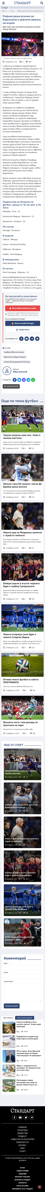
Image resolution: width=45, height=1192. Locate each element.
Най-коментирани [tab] (24, 1018)
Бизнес (22, 1145)
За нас (22, 1168)
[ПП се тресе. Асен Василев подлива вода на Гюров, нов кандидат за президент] (9, 1056)
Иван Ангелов (20, 372)
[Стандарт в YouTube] (26, 338)
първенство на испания (14, 352)
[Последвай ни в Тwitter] (26, 1117)
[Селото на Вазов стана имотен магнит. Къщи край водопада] (9, 1027)
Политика (22, 1130)
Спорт (12, 11)
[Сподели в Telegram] (28, 380)
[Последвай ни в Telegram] (31, 1117)
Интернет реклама (22, 1177)
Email (6, 972)
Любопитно (22, 1142)
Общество (22, 1133)
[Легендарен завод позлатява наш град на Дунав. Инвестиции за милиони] (9, 1085)
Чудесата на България (22, 1139)
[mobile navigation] (3, 3)
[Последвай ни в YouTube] (20, 1117)
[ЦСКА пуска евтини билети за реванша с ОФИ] (22, 932)
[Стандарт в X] (37, 338)
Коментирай (12, 386)
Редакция (23, 1174)
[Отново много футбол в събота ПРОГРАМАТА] (22, 665)
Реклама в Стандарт (23, 1180)
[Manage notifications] (39, 1187)
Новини (4, 11)
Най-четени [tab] (8, 1018)
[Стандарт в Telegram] (32, 338)
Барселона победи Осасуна (15, 357)
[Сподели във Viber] (24, 380)
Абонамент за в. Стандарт (22, 1189)
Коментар (9, 981)
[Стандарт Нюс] (22, 1112)
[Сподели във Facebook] (15, 380)
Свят (22, 1148)
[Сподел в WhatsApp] (33, 380)
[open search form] (42, 3)
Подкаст (22, 1136)
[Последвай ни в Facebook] (14, 1117)
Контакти (23, 1183)
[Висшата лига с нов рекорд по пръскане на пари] (22, 708)
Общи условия (22, 1171)
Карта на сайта (22, 1186)
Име (6, 963)
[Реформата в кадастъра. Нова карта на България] (9, 1041)
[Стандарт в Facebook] (21, 338)
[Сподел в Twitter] (19, 380)
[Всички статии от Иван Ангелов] (7, 370)
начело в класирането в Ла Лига (17, 362)
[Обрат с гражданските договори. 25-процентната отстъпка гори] (9, 1070)
